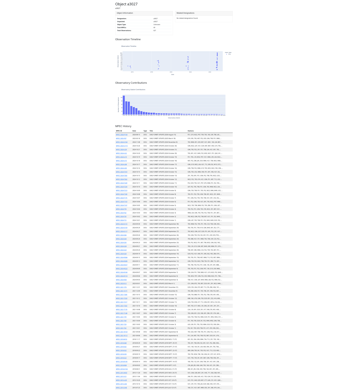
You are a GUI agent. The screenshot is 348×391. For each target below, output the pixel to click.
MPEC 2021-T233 (121, 298)
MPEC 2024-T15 (121, 220)
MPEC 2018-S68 (121, 343)
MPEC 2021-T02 (121, 328)
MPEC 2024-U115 (122, 146)
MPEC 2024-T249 (121, 183)
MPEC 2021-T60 (121, 321)
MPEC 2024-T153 (121, 202)
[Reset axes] (228, 43)
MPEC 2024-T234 (121, 187)
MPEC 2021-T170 (121, 310)
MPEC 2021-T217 (121, 302)
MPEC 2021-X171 (121, 291)
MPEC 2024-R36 (121, 280)
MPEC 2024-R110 (121, 276)
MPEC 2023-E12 (121, 283)
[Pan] (215, 43)
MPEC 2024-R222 (121, 269)
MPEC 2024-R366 (121, 257)
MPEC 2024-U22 (121, 153)
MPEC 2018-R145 (121, 362)
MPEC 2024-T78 (121, 209)
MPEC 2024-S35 (121, 243)
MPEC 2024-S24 (121, 250)
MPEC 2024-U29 (121, 150)
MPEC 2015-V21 (121, 376)
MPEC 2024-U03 (121, 168)
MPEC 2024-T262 (121, 179)
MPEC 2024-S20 (121, 254)
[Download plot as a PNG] (210, 43)
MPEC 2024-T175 (121, 198)
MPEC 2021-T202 (121, 306)
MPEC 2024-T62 (121, 213)
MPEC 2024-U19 (121, 157)
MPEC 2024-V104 (121, 142)
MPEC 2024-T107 (121, 205)
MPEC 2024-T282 (121, 176)
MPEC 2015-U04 (121, 384)
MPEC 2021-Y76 (121, 287)
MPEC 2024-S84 (121, 235)
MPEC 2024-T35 (121, 217)
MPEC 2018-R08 (121, 365)
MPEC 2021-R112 (121, 336)
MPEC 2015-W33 (121, 373)
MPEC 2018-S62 (121, 347)
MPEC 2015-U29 (121, 380)
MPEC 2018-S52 (121, 350)
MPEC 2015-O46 (121, 388)
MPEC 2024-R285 (121, 261)
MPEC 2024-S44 (121, 239)
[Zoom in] (222, 43)
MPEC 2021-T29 (121, 324)
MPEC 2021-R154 (121, 332)
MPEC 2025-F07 (121, 138)
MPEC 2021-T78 (121, 317)
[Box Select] (217, 43)
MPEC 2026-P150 (121, 135)
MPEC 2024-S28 (121, 246)
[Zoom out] (224, 43)
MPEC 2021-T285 (121, 295)
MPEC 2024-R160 (121, 272)
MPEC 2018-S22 (121, 358)
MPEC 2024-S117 (121, 231)
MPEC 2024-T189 (121, 194)
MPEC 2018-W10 (121, 339)
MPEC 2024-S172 (121, 224)
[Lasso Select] (219, 43)
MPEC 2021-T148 (121, 313)
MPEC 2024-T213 (121, 190)
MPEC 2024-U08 (121, 164)
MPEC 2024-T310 (121, 172)
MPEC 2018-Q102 (122, 369)
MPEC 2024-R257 (121, 265)
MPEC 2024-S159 (121, 228)
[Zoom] (213, 43)
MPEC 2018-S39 (121, 354)
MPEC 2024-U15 (121, 161)
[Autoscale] (226, 43)
